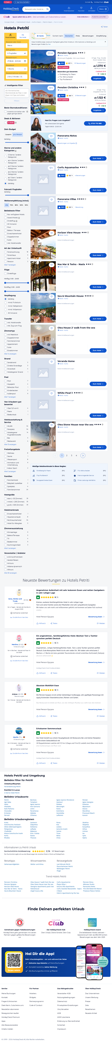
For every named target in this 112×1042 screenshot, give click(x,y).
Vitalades (7, 806)
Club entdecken (82, 17)
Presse (87, 1001)
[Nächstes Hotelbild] (53, 66)
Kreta (6, 822)
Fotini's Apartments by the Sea (68, 893)
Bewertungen (88, 36)
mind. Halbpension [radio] (15, 306)
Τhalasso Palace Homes (91, 891)
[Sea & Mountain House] (43, 308)
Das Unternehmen (92, 993)
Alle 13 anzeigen (10, 444)
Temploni (33, 802)
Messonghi (60, 806)
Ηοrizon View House (69, 232)
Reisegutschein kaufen (10, 1013)
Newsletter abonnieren (10, 1009)
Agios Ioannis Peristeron (65, 800)
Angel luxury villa (37, 891)
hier (49, 44)
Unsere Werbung (91, 997)
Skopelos (85, 825)
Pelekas (59, 804)
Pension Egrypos (67, 53)
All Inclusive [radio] (12, 313)
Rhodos (7, 838)
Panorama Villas (67, 199)
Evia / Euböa (34, 833)
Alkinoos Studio (88, 884)
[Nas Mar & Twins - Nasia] (43, 276)
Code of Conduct (35, 1005)
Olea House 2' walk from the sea (76, 327)
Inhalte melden (7, 1029)
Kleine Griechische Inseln (13, 833)
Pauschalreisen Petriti (65, 866)
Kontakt (88, 2)
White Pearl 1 (65, 393)
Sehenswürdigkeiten (11, 864)
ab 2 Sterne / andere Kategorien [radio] (15, 173)
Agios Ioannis (35, 804)
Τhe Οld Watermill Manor (92, 889)
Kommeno (60, 811)
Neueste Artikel (91, 1013)
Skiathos (85, 822)
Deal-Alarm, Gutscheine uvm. (13, 1005)
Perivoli (7, 815)
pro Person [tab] (17, 135)
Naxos (32, 836)
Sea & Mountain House (71, 296)
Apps (3, 1021)
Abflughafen (10, 50)
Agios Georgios (87, 802)
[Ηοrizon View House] (43, 244)
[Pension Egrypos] (43, 66)
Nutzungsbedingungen (66, 997)
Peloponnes (8, 829)
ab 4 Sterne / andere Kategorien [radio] (15, 162)
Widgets (32, 997)
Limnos (85, 831)
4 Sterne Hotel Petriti (11, 793)
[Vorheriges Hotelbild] (33, 66)
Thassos (33, 838)
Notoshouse (35, 889)
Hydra (84, 838)
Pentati (85, 800)
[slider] (28, 142)
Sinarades (8, 811)
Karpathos (86, 827)
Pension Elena (88, 882)
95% (26, 205)
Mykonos (33, 831)
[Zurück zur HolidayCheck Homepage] (11, 9)
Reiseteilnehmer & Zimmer (16, 73)
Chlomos (33, 815)
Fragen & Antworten (9, 1001)
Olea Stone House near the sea (75, 424)
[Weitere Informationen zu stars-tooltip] (15, 151)
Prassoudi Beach (88, 813)
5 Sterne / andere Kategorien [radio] (14, 156)
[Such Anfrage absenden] (47, 9)
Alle (6, 205)
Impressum (61, 1029)
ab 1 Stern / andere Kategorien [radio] (15, 179)
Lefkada (33, 829)
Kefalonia (33, 827)
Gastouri (59, 802)
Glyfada (33, 813)
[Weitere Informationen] (98, 74)
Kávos (58, 809)
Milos (58, 836)
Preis (78, 36)
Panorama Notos (67, 135)
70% (11, 205)
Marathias (86, 811)
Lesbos (58, 827)
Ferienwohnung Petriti (12, 786)
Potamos (85, 804)
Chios (58, 838)
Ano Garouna (35, 806)
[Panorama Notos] (43, 147)
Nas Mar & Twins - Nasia (71, 264)
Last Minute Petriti (63, 864)
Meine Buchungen (9, 993)
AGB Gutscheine (63, 1017)
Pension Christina (68, 87)
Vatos (6, 804)
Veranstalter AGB (64, 993)
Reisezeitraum (11, 58)
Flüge (59, 871)
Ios (83, 833)
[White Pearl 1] (43, 405)
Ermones (7, 813)
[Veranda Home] (43, 373)
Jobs (87, 1005)
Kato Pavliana (9, 809)
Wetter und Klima (37, 864)
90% (21, 205)
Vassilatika (60, 813)
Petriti (6, 800)
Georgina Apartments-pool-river (42, 886)
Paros (58, 822)
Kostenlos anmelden (99, 17)
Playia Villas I (61, 884)
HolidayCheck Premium (11, 1017)
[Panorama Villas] (43, 211)
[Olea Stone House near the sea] (43, 436)
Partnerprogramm (36, 1001)
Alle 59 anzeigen (10, 573)
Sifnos (84, 829)
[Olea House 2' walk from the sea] (43, 339)
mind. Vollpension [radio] (15, 310)
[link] (69, 9)
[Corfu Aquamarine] (43, 179)
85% (16, 205)
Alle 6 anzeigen (10, 471)
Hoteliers (32, 993)
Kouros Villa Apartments (65, 886)
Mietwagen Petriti (63, 869)
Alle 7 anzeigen (10, 265)
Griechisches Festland (12, 825)
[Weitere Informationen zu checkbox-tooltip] (27, 111)
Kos (57, 825)
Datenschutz (62, 1001)
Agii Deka (7, 802)
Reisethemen (90, 1009)
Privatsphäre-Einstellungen (67, 1005)
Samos (58, 831)
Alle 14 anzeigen (10, 354)
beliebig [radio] (11, 183)
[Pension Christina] (43, 99)
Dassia (84, 809)
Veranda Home (66, 361)
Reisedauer (10, 65)
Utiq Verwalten (63, 1009)
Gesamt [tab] (8, 135)
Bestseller (69, 36)
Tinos (58, 833)
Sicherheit (61, 1025)
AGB (59, 1013)
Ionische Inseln (61, 829)
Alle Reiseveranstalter (10, 1025)
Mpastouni (86, 806)
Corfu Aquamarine (68, 167)
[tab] (10, 36)
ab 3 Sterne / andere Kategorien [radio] (15, 167)
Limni (32, 809)
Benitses (33, 800)
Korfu (6, 836)
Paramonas (34, 811)
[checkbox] (16, 112)
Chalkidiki (7, 831)
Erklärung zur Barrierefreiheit (68, 1021)
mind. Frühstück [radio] (14, 302)
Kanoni (85, 815)
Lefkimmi (59, 815)
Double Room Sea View (20, 617)
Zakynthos (34, 825)
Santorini (33, 822)
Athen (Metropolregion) (12, 827)
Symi (84, 836)
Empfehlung (101, 36)
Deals (7, 2)
